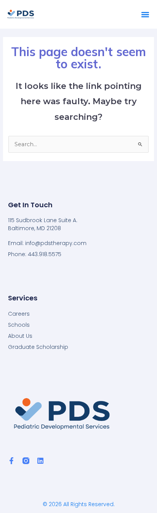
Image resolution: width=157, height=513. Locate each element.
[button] (145, 14)
